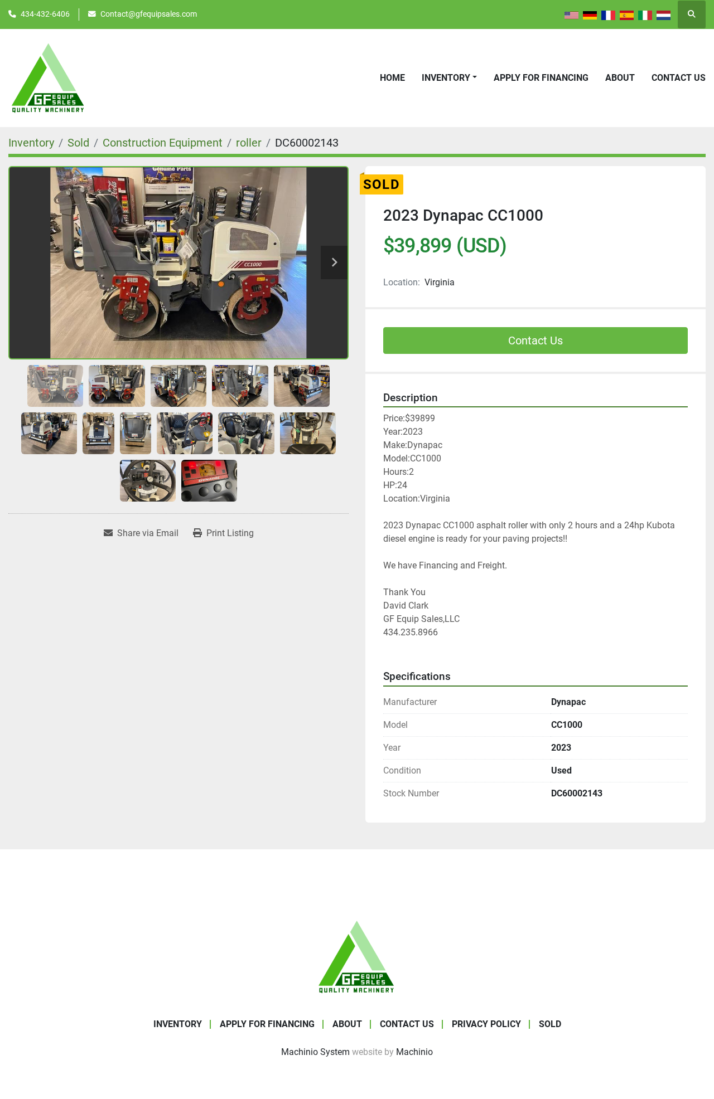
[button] (449, 78)
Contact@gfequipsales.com (148, 13)
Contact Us (679, 77)
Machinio (414, 1052)
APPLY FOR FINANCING (541, 77)
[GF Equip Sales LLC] (357, 956)
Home (392, 77)
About (620, 77)
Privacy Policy (486, 1024)
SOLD (550, 1024)
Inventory (446, 77)
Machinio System (315, 1052)
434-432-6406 (45, 13)
